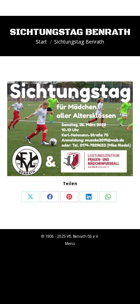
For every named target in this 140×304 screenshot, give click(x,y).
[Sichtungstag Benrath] (70, 128)
